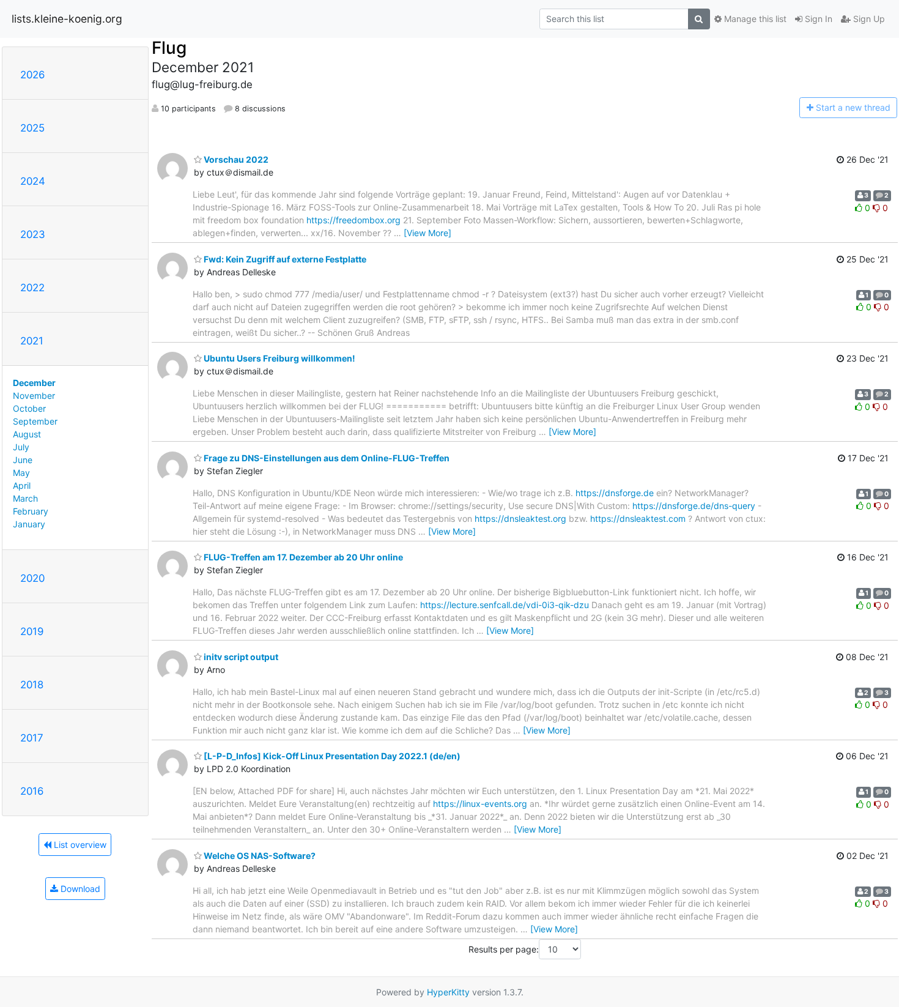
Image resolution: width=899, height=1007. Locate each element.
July (21, 447)
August (27, 434)
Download (79, 888)
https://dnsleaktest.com (638, 518)
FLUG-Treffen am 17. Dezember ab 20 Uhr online (302, 557)
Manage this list (754, 18)
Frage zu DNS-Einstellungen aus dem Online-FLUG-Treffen (326, 458)
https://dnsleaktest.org (520, 518)
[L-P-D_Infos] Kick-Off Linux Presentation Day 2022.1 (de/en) (331, 756)
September (35, 421)
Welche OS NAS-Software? (259, 855)
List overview (78, 844)
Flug (169, 47)
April (22, 485)
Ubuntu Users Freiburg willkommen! (278, 358)
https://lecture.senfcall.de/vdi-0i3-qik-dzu (504, 605)
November (34, 395)
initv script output (240, 657)
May (21, 472)
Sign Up (868, 18)
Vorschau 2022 (235, 159)
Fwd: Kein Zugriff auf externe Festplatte (284, 259)
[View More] (427, 233)
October (29, 408)
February (30, 511)
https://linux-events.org (480, 803)
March (25, 498)
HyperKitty (448, 992)
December (34, 382)
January (29, 524)
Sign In (817, 18)
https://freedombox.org (353, 220)
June (22, 460)
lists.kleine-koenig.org (67, 18)
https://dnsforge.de (614, 493)
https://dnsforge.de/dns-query (693, 505)
